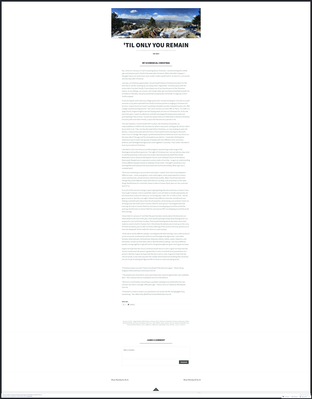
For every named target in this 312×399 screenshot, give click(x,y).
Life (170, 323)
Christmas (175, 321)
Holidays (158, 323)
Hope (162, 323)
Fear (150, 323)
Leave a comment (180, 325)
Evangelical (142, 323)
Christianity (168, 321)
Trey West (156, 54)
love (173, 323)
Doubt (187, 321)
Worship (172, 325)
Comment (184, 362)
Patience (138, 325)
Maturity (177, 323)
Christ (157, 321)
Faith (147, 323)
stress (167, 325)
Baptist (139, 321)
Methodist (183, 323)
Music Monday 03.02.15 (192, 380)
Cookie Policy (29, 396)
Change (153, 321)
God (154, 323)
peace (143, 325)
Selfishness (148, 325)
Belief (143, 321)
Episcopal (135, 323)
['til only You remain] (156, 23)
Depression (182, 321)
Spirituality (162, 325)
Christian (162, 321)
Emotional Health (127, 323)
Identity (167, 323)
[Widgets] (156, 389)
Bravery (148, 321)
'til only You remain (156, 45)
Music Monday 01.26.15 (119, 380)
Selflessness (155, 325)
